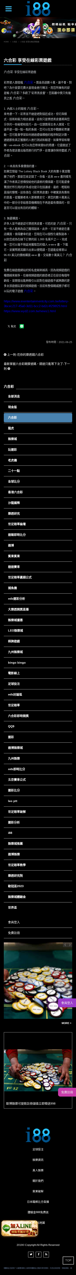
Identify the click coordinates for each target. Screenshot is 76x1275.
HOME (6, 42)
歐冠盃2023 (16, 886)
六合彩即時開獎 (18, 715)
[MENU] (8, 9)
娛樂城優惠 (15, 620)
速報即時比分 (17, 534)
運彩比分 (14, 790)
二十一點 (14, 470)
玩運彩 (12, 449)
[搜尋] (72, 5)
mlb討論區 (15, 694)
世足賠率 (14, 705)
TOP (68, 1260)
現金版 (12, 407)
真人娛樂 (38, 1170)
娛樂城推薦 (15, 843)
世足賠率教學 (17, 865)
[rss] (46, 1254)
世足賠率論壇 (17, 524)
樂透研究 (14, 513)
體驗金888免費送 (38, 1212)
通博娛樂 (14, 854)
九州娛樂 (14, 758)
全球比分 (14, 481)
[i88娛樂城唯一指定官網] (38, 8)
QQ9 (11, 726)
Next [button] (70, 944)
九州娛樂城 (15, 652)
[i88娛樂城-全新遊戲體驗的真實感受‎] (38, 27)
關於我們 (38, 1180)
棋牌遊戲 (14, 641)
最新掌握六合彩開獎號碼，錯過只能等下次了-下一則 (37, 366)
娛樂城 (12, 439)
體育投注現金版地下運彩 (22, 1023)
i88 (10, 832)
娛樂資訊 (38, 1159)
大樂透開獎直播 (18, 609)
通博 (11, 545)
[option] (38, 27)
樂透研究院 (15, 875)
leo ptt (12, 801)
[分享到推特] (31, 1254)
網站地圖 (39, 1222)
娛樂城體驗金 (17, 896)
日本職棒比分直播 (38, 1201)
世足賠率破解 (17, 811)
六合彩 (14, 42)
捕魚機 (12, 588)
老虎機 (12, 460)
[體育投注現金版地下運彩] (38, 980)
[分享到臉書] (38, 1254)
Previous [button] (65, 944)
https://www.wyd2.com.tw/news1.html (30, 311)
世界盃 (12, 907)
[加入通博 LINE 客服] (19, 1227)
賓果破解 (38, 1191)
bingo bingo (17, 662)
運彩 (11, 737)
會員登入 (14, 922)
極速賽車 (14, 566)
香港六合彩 (15, 492)
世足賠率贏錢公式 (20, 577)
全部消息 (14, 396)
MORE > (66, 1023)
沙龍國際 (14, 502)
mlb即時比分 (16, 769)
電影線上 (14, 673)
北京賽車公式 (17, 779)
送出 (71, 13)
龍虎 (11, 428)
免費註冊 (14, 932)
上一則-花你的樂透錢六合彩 (25, 354)
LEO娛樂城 (15, 630)
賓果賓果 (14, 556)
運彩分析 (14, 822)
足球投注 (14, 683)
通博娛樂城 (15, 747)
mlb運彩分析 (16, 598)
